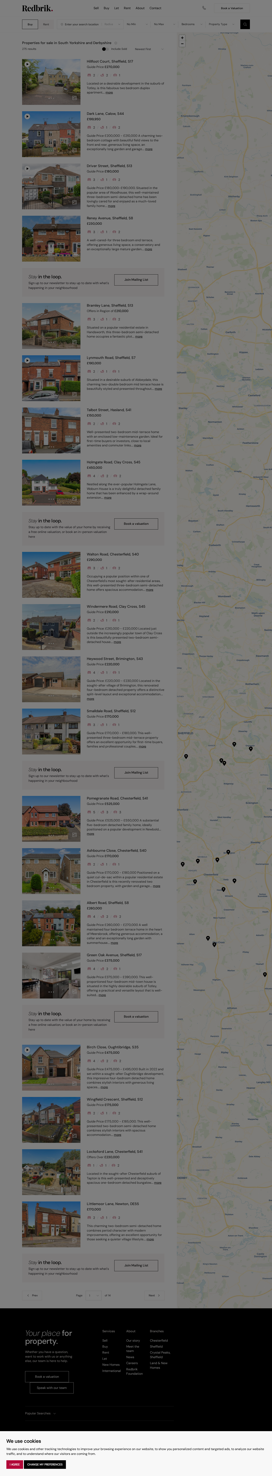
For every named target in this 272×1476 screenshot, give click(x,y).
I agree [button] (15, 1464)
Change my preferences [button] (45, 1464)
